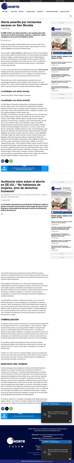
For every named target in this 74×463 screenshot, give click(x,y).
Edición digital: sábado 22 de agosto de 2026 (61, 57)
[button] (70, 16)
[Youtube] (22, 447)
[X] (7, 161)
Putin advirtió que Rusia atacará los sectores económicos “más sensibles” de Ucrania (61, 87)
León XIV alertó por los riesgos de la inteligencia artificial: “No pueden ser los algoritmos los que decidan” (61, 75)
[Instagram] (13, 447)
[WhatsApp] (11, 161)
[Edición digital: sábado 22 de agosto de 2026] (61, 40)
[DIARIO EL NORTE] (16, 6)
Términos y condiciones (40, 454)
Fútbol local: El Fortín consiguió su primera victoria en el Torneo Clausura (61, 62)
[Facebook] (3, 161)
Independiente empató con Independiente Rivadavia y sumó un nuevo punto (61, 81)
